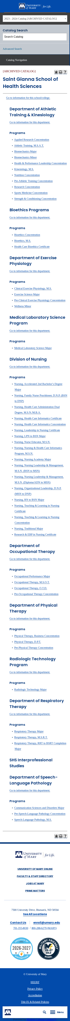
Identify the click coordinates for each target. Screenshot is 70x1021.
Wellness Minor (22, 306)
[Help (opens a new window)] (65, 72)
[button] (44, 1012)
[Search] (63, 36)
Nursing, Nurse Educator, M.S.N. (32, 442)
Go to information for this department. (30, 122)
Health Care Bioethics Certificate (32, 246)
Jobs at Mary (35, 883)
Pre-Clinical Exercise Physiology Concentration (39, 300)
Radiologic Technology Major (30, 689)
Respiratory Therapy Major (28, 731)
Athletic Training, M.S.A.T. (29, 145)
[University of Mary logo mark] (8, 1012)
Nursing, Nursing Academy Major (32, 459)
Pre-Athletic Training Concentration (33, 181)
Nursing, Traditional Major (28, 528)
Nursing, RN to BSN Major (29, 499)
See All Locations (35, 914)
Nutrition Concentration (27, 175)
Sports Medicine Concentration (31, 192)
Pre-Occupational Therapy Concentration (36, 594)
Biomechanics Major (25, 151)
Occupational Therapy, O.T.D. (30, 588)
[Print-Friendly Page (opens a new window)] (61, 72)
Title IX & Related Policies (35, 1001)
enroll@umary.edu (46, 922)
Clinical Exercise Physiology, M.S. (33, 288)
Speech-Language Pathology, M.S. (33, 819)
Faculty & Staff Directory (35, 876)
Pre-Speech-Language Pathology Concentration (39, 813)
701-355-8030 (20, 928)
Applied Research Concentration (31, 139)
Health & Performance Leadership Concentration (40, 163)
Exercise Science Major (27, 294)
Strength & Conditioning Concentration (35, 198)
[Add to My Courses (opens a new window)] (56, 72)
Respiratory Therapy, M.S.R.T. (31, 737)
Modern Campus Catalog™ (41, 1019)
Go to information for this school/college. (28, 97)
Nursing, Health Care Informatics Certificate (38, 418)
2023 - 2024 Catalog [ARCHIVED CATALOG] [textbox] (30, 18)
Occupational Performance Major (32, 576)
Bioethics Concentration (27, 234)
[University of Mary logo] (35, 6)
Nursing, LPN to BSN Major (30, 436)
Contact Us (18, 922)
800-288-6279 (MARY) (44, 928)
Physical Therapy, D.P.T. (27, 641)
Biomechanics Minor (25, 157)
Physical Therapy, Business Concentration (36, 635)
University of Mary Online (35, 869)
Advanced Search (12, 48)
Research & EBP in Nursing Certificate (35, 534)
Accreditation (35, 995)
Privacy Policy (34, 988)
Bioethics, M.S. (22, 240)
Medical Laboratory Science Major (33, 348)
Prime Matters (35, 890)
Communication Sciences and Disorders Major (39, 807)
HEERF (35, 982)
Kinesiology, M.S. (24, 169)
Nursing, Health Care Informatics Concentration (40, 424)
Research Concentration (27, 186)
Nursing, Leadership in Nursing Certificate (37, 430)
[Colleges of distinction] (21, 959)
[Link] (48, 959)
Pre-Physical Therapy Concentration (33, 647)
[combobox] (35, 18)
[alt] (35, 855)
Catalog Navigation (16, 60)
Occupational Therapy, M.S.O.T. (32, 582)
